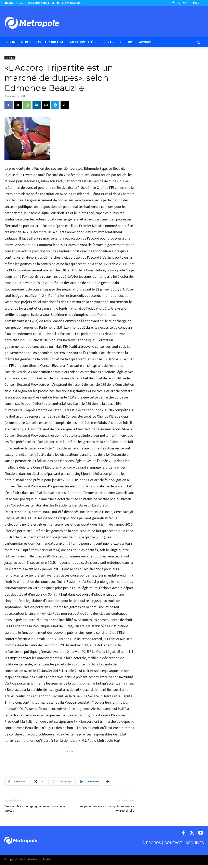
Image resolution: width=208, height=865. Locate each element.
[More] (108, 782)
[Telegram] (55, 105)
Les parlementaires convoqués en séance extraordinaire (106, 808)
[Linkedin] (36, 105)
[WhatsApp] (27, 105)
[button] (199, 42)
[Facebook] (173, 3)
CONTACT (173, 843)
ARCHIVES (194, 843)
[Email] (46, 105)
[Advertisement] (69, 759)
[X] (178, 3)
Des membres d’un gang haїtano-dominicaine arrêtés (34, 808)
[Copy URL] (65, 105)
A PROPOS (151, 843)
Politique (10, 57)
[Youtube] (184, 3)
